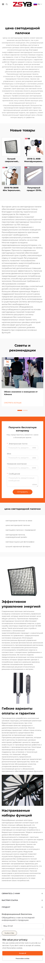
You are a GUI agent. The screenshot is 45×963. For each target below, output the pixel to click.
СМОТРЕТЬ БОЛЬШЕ (12, 403)
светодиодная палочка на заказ (19, 521)
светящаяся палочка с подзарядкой (21, 530)
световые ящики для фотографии (20, 542)
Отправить (22, 492)
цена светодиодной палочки (18, 525)
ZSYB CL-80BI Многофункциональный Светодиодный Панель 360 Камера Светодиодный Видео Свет (33, 160)
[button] (19, 410)
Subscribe (9, 933)
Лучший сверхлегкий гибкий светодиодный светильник (11, 160)
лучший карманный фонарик (18, 546)
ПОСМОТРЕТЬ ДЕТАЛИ (11, 146)
